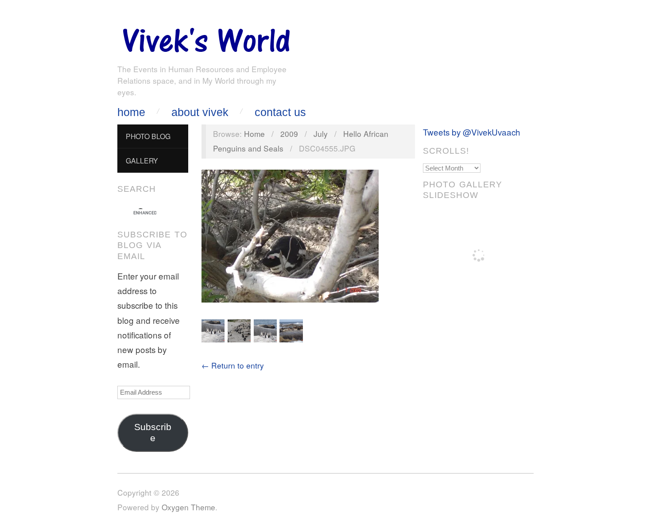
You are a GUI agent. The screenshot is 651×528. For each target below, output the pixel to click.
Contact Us (280, 112)
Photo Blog (148, 136)
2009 (289, 133)
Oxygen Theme (188, 506)
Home (131, 112)
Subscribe (152, 432)
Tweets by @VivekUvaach (471, 132)
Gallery (142, 160)
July (321, 133)
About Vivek (200, 112)
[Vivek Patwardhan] (205, 38)
